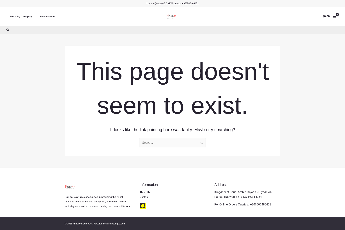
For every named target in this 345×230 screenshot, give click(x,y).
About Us (145, 192)
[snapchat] (143, 206)
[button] (33, 16)
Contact (144, 196)
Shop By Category (21, 16)
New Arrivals (47, 16)
